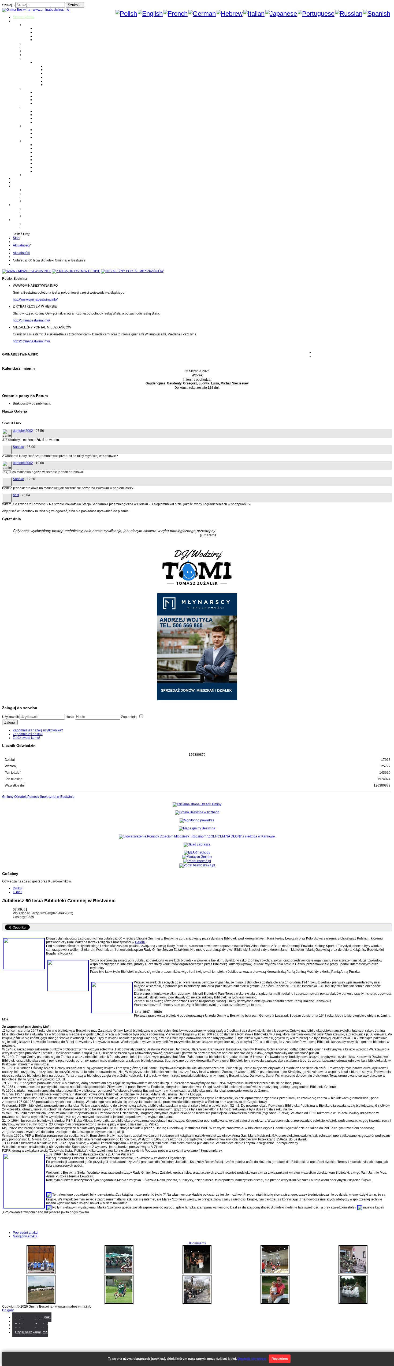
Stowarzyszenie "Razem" (52, 152)
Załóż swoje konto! (26, 738)
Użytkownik (10, 717)
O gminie (19, 21)
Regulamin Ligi (56, 66)
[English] (150, 13)
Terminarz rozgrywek (60, 73)
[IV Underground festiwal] (275, 1303)
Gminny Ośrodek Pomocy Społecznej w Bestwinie (38, 797)
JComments (197, 1243)
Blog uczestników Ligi (61, 81)
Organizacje (32, 141)
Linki (27, 175)
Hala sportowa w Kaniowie (43, 212)
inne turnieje (33, 216)
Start (16, 238)
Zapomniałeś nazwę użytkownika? (38, 730)
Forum (17, 182)
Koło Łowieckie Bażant (51, 145)
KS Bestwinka (44, 167)
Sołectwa (30, 25)
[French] (175, 13)
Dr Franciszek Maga (49, 130)
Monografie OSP (36, 107)
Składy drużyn (55, 70)
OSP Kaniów (43, 122)
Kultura (29, 51)
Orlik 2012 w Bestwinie (40, 208)
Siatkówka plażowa (59, 85)
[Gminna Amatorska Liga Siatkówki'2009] (275, 1273)
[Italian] (254, 13)
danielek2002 (23, 431)
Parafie (29, 88)
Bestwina (41, 28)
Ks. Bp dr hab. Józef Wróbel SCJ (57, 137)
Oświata (29, 47)
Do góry (8, 1310)
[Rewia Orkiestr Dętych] (41, 1273)
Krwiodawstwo (23, 186)
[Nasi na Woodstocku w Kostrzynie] (119, 1273)
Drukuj (18, 888)
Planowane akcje (36, 197)
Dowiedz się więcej (251, 1359)
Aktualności (21, 245)
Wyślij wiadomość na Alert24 (44, 227)
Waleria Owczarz (46, 133)
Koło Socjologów (46, 171)
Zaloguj (10, 722)
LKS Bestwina (44, 160)
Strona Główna (24, 17)
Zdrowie (29, 55)
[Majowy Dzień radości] (119, 1303)
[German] (202, 13)
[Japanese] (281, 13)
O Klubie (30, 190)
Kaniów (39, 40)
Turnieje (19, 205)
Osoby (28, 126)
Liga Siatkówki (44, 62)
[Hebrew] (230, 13)
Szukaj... (8, 5)
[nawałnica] (353, 1303)
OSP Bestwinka (45, 115)
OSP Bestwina (44, 111)
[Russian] (348, 13)
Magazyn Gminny (36, 43)
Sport (27, 58)
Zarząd (29, 193)
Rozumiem (280, 1359)
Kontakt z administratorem (42, 223)
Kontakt (29, 201)
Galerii (140, 942)
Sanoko (18, 447)
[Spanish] (376, 13)
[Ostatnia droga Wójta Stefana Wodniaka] (197, 1303)
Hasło (70, 717)
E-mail (17, 892)
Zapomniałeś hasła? (28, 734)
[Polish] (126, 13)
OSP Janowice (45, 118)
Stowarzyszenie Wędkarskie (54, 163)
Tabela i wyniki (55, 77)
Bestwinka (41, 32)
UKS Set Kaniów (46, 156)
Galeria (18, 178)
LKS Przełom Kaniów (49, 148)
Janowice (41, 36)
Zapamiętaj (129, 717)
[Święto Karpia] (197, 1273)
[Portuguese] (316, 13)
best (16, 495)
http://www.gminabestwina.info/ (35, 299)
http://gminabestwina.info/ (31, 320)
